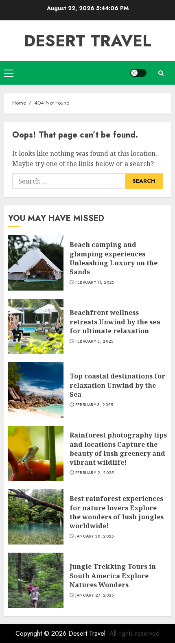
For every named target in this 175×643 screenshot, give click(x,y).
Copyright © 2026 (41, 633)
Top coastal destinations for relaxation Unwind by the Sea (117, 385)
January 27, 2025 (94, 595)
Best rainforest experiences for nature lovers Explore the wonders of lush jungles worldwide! (117, 512)
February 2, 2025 (94, 473)
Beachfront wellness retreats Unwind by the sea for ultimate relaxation (115, 321)
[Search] (161, 73)
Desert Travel (87, 40)
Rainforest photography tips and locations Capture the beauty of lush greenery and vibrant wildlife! (118, 449)
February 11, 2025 (94, 282)
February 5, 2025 (94, 405)
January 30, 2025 (94, 536)
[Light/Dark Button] (138, 73)
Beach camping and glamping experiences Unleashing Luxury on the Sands (114, 258)
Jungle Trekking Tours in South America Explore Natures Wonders (113, 575)
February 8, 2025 (94, 341)
